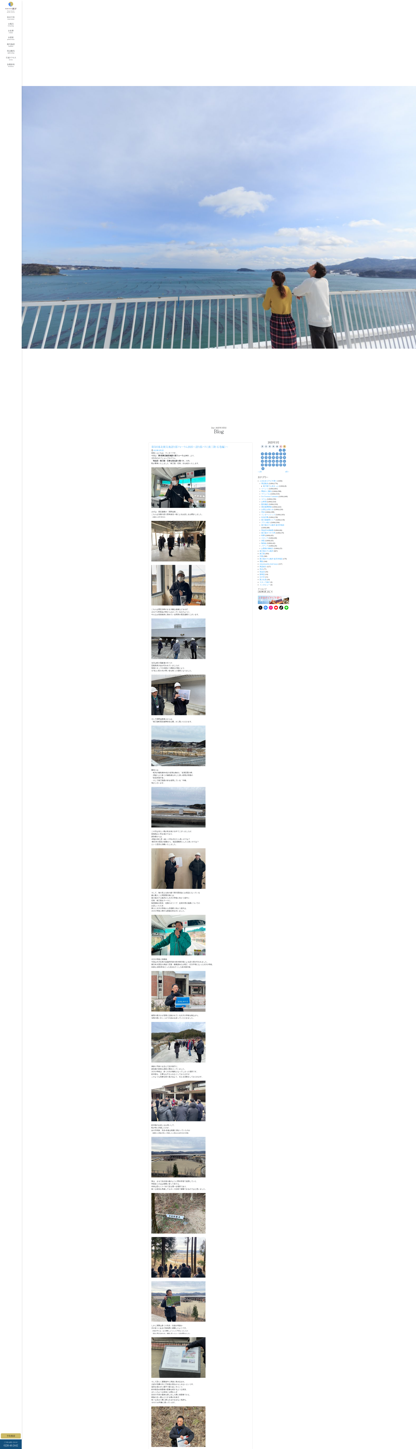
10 (262, 457)
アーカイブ (262, 589)
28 (277, 465)
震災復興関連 (266, 507)
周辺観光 (264, 483)
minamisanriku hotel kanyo (269, 564)
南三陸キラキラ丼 (268, 533)
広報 (261, 556)
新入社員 (263, 579)
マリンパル (265, 494)
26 (269, 465)
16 (284, 457)
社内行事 (264, 517)
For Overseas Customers (269, 496)
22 (280, 461)
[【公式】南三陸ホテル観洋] (10, 7)
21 (277, 461)
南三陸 (262, 554)
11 (266, 457)
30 (284, 465)
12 (269, 457)
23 (284, 461)
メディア (264, 546)
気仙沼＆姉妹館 (267, 530)
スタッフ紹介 (265, 582)
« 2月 (260, 472)
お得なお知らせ (267, 509)
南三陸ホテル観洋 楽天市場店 (272, 525)
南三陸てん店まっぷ (271, 486)
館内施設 (264, 504)
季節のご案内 (266, 491)
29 (280, 465)
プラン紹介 (265, 522)
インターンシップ (268, 515)
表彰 (263, 541)
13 (273, 457)
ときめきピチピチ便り (268, 481)
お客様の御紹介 (267, 548)
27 (273, 465)
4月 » (287, 472)
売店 (263, 512)
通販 (261, 561)
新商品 (262, 574)
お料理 (263, 502)
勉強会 (263, 543)
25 (266, 465)
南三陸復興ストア (268, 520)
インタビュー (265, 585)
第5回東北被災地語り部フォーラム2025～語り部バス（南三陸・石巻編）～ (189, 447)
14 (277, 457)
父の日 (262, 577)
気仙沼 (262, 572)
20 (273, 461)
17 (262, 461)
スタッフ (264, 538)
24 (262, 465)
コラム (263, 499)
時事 (263, 535)
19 (269, 461)
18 (266, 461)
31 (263, 468)
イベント (264, 489)
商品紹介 (263, 567)
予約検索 (10, 1435)
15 (280, 457)
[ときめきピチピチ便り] (273, 600)
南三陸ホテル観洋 (266, 551)
